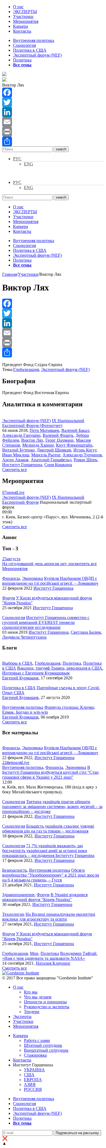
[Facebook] (53, 92)
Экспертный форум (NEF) (37, 55)
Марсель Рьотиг (45, 455)
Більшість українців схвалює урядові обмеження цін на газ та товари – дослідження (48, 828)
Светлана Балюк (86, 632)
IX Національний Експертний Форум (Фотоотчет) (43, 423)
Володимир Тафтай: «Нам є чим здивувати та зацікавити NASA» (49, 956)
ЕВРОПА (33, 1079)
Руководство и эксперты (46, 1006)
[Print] (53, 132)
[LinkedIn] (53, 112)
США (29, 1074)
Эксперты (22, 1016)
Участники (23, 16)
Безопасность (14, 870)
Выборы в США (17, 663)
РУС (17, 158)
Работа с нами (37, 1040)
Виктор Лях (32, 440)
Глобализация (26, 369)
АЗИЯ (30, 1084)
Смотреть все (14, 469)
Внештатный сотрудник (46, 1050)
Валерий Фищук (58, 435)
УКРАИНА (34, 1069)
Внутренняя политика (33, 40)
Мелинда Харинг (38, 445)
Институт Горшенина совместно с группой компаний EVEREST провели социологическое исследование (45, 622)
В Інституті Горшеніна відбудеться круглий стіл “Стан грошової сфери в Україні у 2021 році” (50, 772)
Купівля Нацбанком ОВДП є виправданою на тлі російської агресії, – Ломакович (50, 581)
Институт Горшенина (22, 464)
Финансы (11, 578)
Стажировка (35, 1055)
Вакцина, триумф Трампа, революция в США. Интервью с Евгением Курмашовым (52, 670)
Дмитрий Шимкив (54, 450)
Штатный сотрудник (43, 1045)
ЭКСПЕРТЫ (25, 11)
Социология (24, 45)
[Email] (53, 122)
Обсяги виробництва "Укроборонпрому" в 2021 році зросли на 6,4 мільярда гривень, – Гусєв (50, 875)
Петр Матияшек (44, 430)
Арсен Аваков (15, 459)
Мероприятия (25, 21)
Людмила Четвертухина (24, 637)
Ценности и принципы (45, 1002)
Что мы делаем (37, 997)
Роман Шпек (85, 459)
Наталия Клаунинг (53, 963)
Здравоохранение (18, 894)
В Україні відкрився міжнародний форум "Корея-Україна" (45, 897)
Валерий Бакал (75, 430)
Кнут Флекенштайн (74, 445)
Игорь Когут (84, 450)
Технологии (13, 914)
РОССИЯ (33, 1089)
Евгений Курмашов (20, 678)
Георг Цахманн (59, 440)
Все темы (22, 65)
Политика (22, 60)
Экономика (32, 578)
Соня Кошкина (58, 464)
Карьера (20, 26)
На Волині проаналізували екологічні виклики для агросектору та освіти (48, 916)
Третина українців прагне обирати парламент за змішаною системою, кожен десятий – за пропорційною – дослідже (52, 806)
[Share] (53, 141)
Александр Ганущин (21, 435)
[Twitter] (53, 102)
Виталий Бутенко (18, 450)
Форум (8, 598)
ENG (28, 164)
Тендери (31, 1011)
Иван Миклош (15, 455)
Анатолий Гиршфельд (51, 459)
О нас (18, 6)
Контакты (22, 31)
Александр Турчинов (82, 455)
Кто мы (31, 992)
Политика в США (29, 50)
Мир (34, 953)
